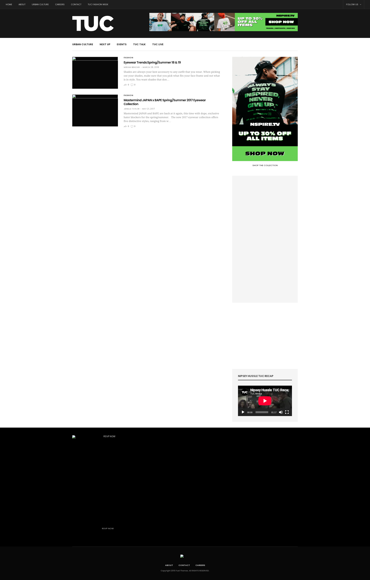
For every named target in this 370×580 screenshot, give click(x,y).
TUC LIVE (157, 44)
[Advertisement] (265, 239)
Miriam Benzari (132, 67)
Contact (76, 4)
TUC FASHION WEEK (98, 4)
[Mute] (281, 412)
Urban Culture (40, 4)
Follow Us (352, 4)
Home (9, 4)
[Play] (243, 412)
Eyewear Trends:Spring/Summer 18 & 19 (152, 62)
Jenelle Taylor (132, 109)
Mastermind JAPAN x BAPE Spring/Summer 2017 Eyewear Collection (165, 102)
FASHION (128, 58)
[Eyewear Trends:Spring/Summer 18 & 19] (95, 73)
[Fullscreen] (287, 412)
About (21, 4)
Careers (60, 4)
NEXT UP (105, 44)
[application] (265, 401)
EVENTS (122, 44)
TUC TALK (139, 44)
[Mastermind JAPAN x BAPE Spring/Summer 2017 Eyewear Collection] (95, 110)
